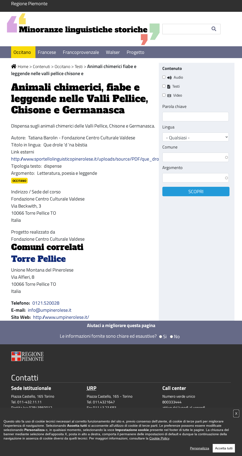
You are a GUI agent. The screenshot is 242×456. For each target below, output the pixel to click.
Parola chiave (174, 106)
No (177, 336)
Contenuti (41, 66)
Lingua (168, 127)
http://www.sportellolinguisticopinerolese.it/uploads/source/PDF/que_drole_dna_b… (96, 158)
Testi (79, 66)
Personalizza (199, 448)
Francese (47, 52)
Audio (178, 77)
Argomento (172, 167)
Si (165, 336)
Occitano (22, 52)
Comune (169, 147)
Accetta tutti (224, 448)
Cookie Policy (159, 438)
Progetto (135, 52)
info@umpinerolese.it (49, 310)
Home (23, 66)
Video (177, 95)
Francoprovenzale (81, 52)
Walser (113, 52)
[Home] (83, 29)
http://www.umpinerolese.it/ (61, 317)
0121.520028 (45, 303)
